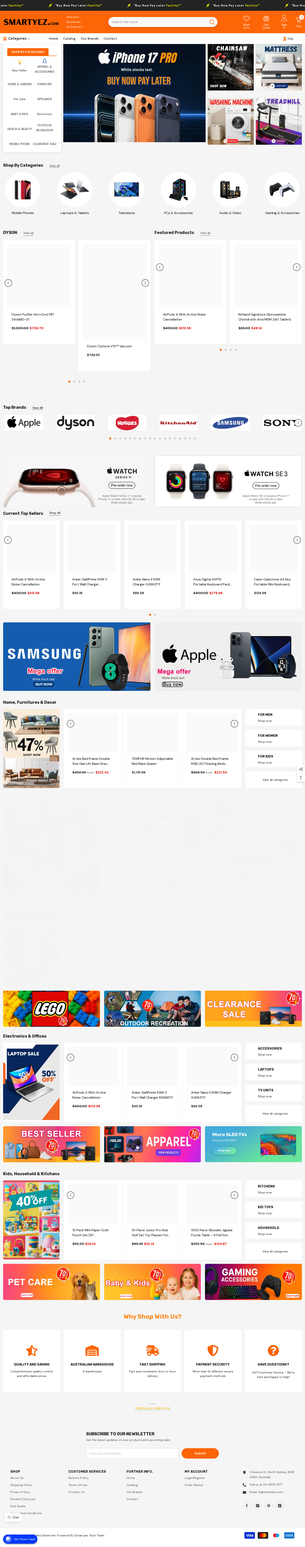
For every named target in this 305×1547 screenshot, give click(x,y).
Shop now (265, 723)
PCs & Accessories (178, 213)
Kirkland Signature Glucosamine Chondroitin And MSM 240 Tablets (264, 317)
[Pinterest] (269, 1508)
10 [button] (155, 440)
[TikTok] (280, 1508)
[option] (134, 93)
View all (54, 166)
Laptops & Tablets (75, 213)
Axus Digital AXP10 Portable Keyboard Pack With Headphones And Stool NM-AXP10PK (211, 584)
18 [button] (195, 440)
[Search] (162, 22)
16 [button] (185, 440)
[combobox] (157, 22)
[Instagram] (258, 1508)
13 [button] (170, 440)
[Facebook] (247, 1508)
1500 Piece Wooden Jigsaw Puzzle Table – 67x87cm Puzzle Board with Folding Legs (211, 1235)
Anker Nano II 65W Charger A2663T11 (146, 584)
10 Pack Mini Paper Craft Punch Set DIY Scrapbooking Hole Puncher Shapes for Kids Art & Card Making (93, 1235)
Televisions (126, 213)
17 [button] (190, 440)
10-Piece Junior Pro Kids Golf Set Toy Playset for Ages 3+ (150, 1235)
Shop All (54, 515)
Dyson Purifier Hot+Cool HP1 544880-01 (33, 317)
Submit (200, 1455)
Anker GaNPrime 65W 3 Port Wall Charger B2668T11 (89, 584)
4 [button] (84, 382)
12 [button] (165, 440)
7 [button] (140, 440)
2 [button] (74, 382)
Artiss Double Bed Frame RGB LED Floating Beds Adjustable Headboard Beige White (209, 763)
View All (37, 408)
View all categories (275, 782)
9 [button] (150, 440)
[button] (8, 283)
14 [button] (175, 440)
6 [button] (135, 440)
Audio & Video (230, 213)
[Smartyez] (23, 189)
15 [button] (180, 440)
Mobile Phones (23, 213)
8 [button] (145, 440)
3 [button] (79, 382)
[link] (266, 22)
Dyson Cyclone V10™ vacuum (109, 346)
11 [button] (160, 440)
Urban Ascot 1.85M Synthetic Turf (205, 965)
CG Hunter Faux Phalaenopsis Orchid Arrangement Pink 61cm (149, 966)
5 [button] (130, 440)
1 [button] (69, 382)
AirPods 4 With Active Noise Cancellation (184, 317)
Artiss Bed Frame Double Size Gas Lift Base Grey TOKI (91, 763)
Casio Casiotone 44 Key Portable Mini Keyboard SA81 (272, 584)
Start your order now (152, 1410)
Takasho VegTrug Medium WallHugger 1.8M (91, 965)
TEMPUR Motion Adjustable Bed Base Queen (152, 763)
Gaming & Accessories (282, 213)
